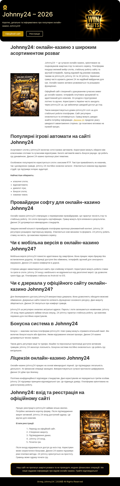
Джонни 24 (79, 120)
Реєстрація (34, 34)
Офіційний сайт (13, 34)
